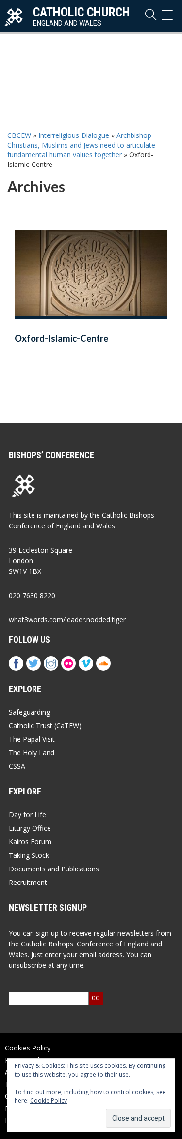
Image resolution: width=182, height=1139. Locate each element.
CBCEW (19, 135)
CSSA (17, 766)
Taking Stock (29, 855)
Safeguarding (29, 712)
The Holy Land (31, 752)
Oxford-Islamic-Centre (61, 338)
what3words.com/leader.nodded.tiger (67, 619)
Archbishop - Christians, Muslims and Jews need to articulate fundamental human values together (81, 145)
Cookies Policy (27, 1047)
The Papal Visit (32, 739)
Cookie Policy (48, 1100)
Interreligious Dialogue (73, 135)
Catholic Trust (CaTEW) (45, 725)
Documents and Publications (54, 868)
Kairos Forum (30, 841)
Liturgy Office (30, 828)
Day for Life (27, 814)
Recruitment (28, 882)
